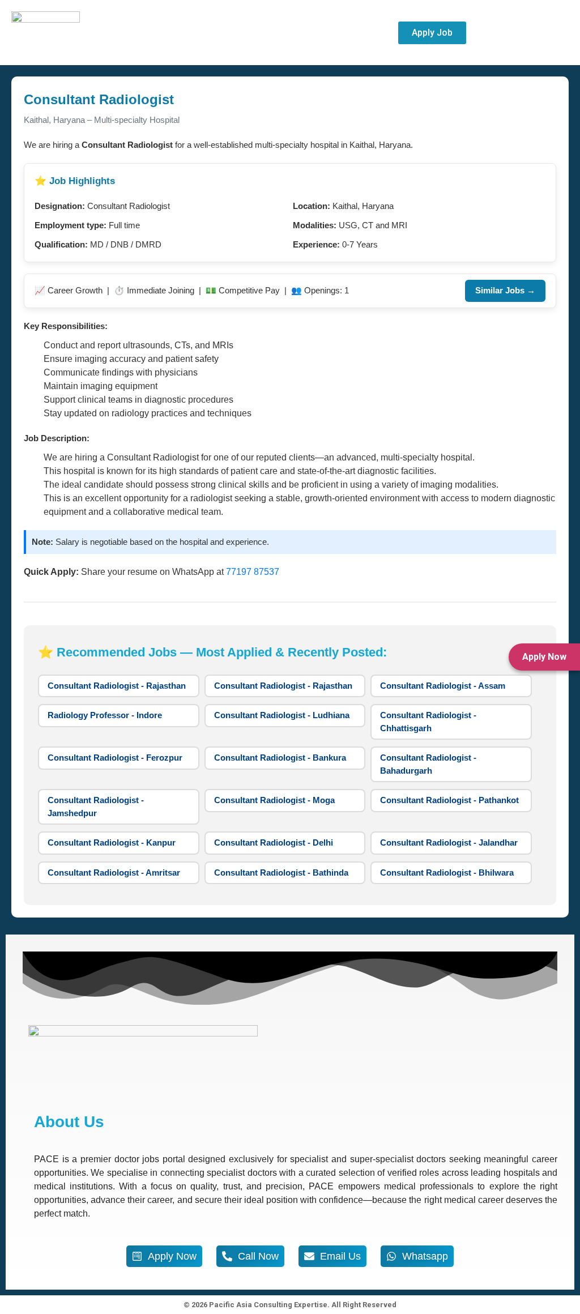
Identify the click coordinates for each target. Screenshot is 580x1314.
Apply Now (544, 656)
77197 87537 (252, 572)
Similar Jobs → (505, 290)
